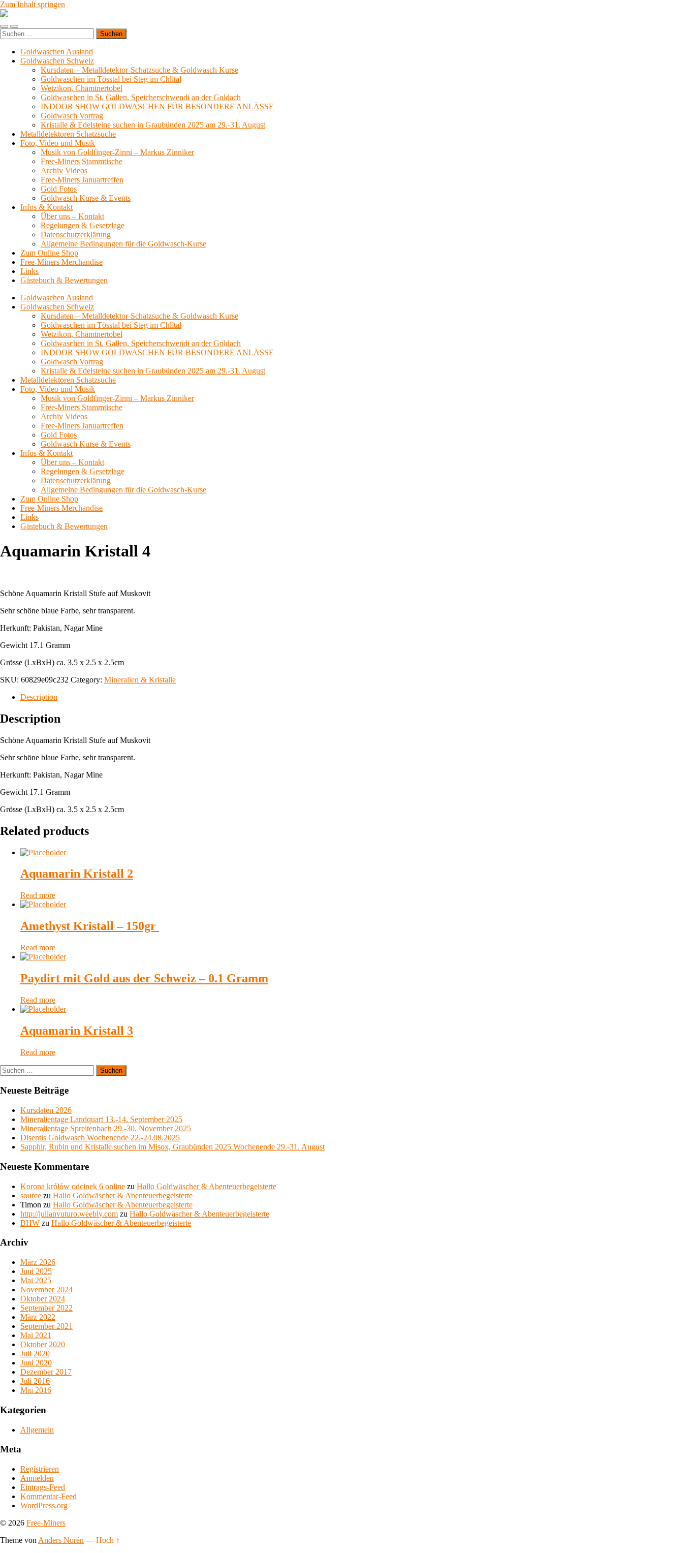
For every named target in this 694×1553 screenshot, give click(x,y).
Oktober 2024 (42, 1298)
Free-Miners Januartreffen (82, 179)
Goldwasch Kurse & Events (86, 198)
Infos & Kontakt (46, 207)
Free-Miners (46, 1522)
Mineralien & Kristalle (140, 679)
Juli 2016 (35, 1381)
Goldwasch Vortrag (72, 115)
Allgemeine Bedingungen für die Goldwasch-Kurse (123, 243)
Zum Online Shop (49, 253)
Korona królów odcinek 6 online (72, 1186)
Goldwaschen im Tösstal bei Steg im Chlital (111, 79)
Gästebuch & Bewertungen (64, 280)
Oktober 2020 (42, 1344)
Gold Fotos (59, 188)
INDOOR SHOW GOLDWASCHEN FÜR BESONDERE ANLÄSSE (157, 106)
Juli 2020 (35, 1353)
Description (38, 697)
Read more (37, 895)
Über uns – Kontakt (72, 216)
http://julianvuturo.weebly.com (69, 1213)
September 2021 (46, 1326)
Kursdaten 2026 (46, 1110)
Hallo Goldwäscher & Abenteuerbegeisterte (206, 1186)
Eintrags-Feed (42, 1487)
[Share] (660, 11)
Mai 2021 (35, 1335)
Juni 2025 (36, 1271)
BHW (30, 1223)
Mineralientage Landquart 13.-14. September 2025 (101, 1119)
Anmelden (37, 1478)
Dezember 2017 (46, 1372)
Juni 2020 (36, 1362)
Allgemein (37, 1429)
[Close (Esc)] (683, 11)
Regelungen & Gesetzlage (82, 225)
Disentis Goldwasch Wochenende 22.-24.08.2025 (100, 1137)
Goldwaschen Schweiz (57, 60)
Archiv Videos (64, 170)
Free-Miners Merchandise (61, 262)
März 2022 (37, 1317)
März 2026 (37, 1262)
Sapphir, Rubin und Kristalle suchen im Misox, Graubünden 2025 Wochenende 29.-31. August (172, 1146)
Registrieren (39, 1469)
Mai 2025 (35, 1280)
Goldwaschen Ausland (56, 51)
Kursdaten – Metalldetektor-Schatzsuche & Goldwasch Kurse (139, 70)
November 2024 (46, 1289)
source (30, 1195)
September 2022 (46, 1307)
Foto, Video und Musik (57, 143)
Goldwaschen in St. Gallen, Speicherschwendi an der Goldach (141, 97)
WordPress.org (44, 1505)
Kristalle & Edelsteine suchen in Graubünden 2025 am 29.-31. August (153, 124)
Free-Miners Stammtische (81, 161)
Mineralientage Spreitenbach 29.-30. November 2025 (105, 1128)
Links (29, 271)
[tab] (357, 697)
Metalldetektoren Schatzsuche (68, 134)
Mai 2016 (35, 1390)
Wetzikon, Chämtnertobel (81, 88)
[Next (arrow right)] (676, 776)
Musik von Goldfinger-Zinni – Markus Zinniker (117, 152)
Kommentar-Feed (48, 1496)
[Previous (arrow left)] (18, 776)
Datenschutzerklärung (76, 234)
